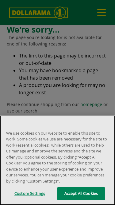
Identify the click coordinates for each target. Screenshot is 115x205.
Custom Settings (29, 193)
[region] (57, 160)
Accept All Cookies (81, 193)
